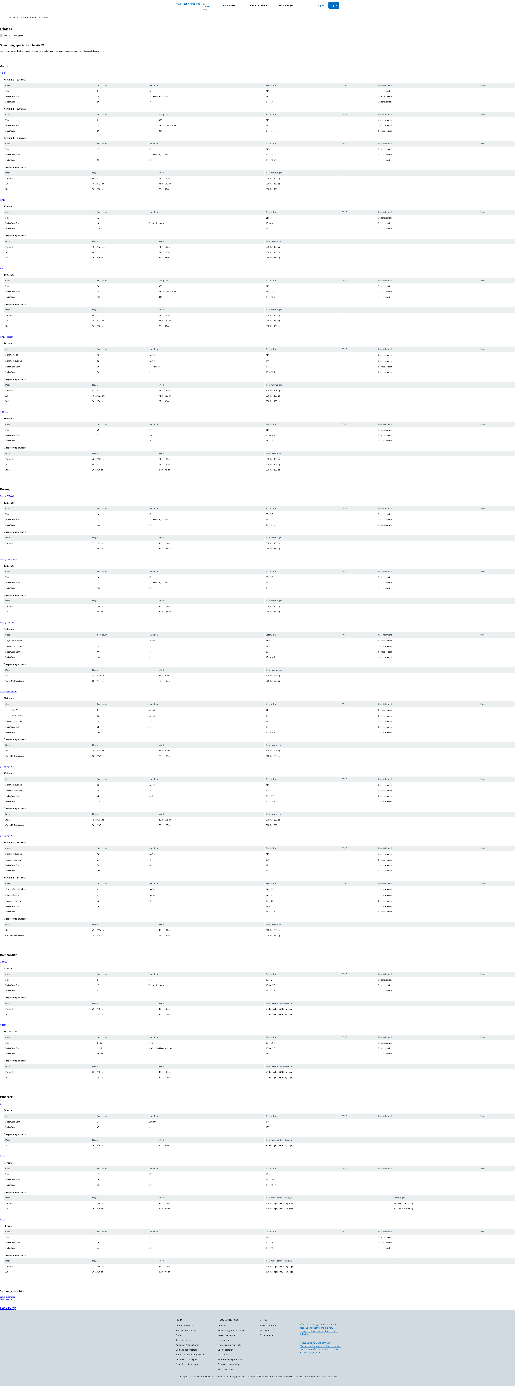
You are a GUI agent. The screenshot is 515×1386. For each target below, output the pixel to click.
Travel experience (28, 17)
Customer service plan (186, 1359)
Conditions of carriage (187, 1364)
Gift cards (264, 1330)
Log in (334, 5)
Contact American (184, 1325)
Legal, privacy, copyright (229, 1345)
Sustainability (224, 1354)
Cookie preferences (227, 1349)
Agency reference (184, 1340)
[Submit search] (306, 5)
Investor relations (226, 1335)
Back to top (8, 1307)
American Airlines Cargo (187, 1345)
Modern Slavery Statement (231, 1359)
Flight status (5, 1299)
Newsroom (223, 1340)
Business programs (269, 1325)
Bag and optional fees (186, 1349)
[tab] (229, 5)
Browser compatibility (228, 1364)
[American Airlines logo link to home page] (188, 5)
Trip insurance (266, 1335)
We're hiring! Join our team (231, 1330)
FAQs (178, 1335)
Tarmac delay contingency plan (191, 1354)
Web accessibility (226, 1369)
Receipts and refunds (186, 1330)
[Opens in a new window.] (207, 7)
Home (12, 17)
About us (222, 1325)
